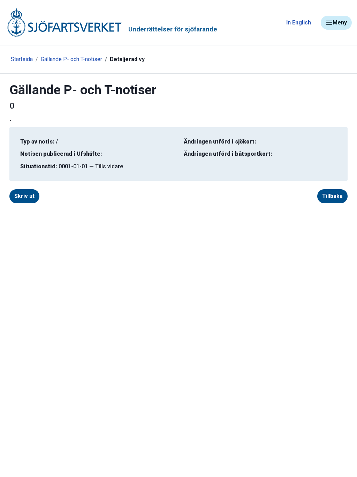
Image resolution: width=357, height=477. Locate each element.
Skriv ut (24, 196)
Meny (340, 22)
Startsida (22, 59)
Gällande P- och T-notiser (71, 59)
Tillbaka (332, 196)
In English (298, 22)
